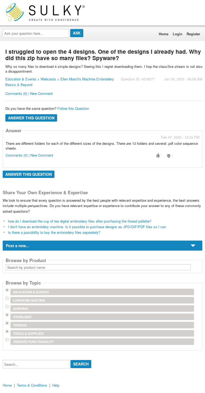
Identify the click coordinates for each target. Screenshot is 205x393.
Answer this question (31, 117)
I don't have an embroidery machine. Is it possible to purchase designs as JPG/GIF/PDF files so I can (87, 226)
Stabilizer (22, 316)
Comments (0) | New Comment (29, 93)
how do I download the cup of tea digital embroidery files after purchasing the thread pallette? (79, 221)
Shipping (20, 308)
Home (163, 33)
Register (193, 33)
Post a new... (17, 245)
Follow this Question (73, 108)
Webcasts (48, 78)
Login (177, 33)
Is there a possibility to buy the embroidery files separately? (54, 232)
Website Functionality (33, 341)
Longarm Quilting (29, 300)
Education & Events (20, 78)
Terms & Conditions (32, 385)
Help (55, 385)
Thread (20, 325)
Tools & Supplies (28, 333)
